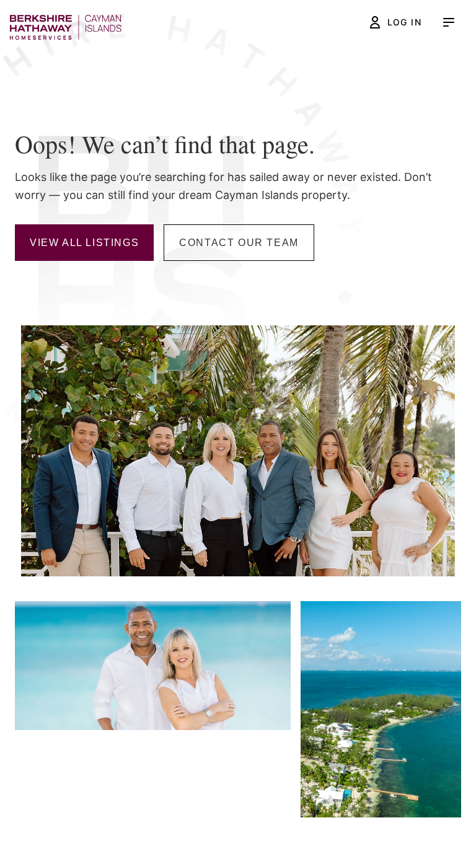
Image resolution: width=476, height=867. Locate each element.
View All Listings (84, 242)
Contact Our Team (239, 242)
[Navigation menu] (448, 22)
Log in (404, 22)
